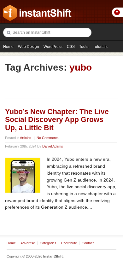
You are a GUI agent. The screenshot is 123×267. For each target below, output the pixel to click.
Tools (83, 46)
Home (8, 46)
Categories (48, 243)
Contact (88, 243)
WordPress (53, 46)
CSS (71, 46)
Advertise (27, 243)
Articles (25, 138)
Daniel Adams (52, 146)
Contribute (69, 243)
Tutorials (100, 46)
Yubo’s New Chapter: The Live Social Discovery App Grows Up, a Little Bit (57, 119)
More (117, 12)
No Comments (48, 138)
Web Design (28, 46)
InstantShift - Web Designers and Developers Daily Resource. (37, 13)
